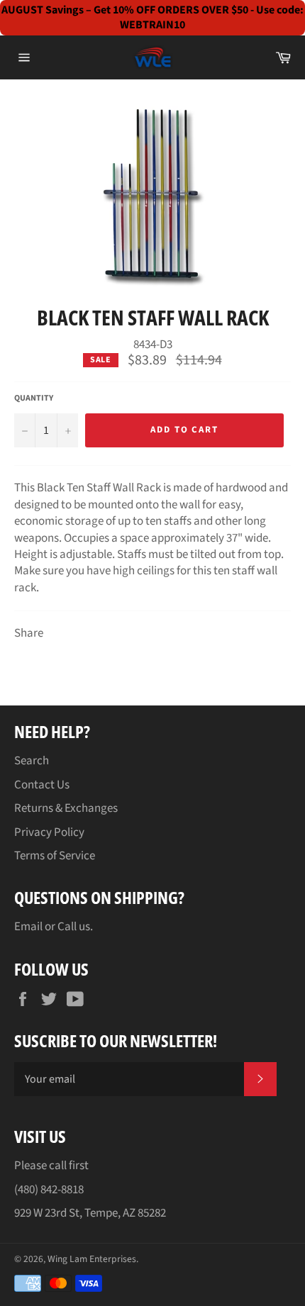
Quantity (33, 398)
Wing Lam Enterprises (92, 1259)
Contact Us (42, 784)
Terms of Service (54, 855)
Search (31, 760)
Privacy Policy (49, 832)
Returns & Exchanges (66, 808)
